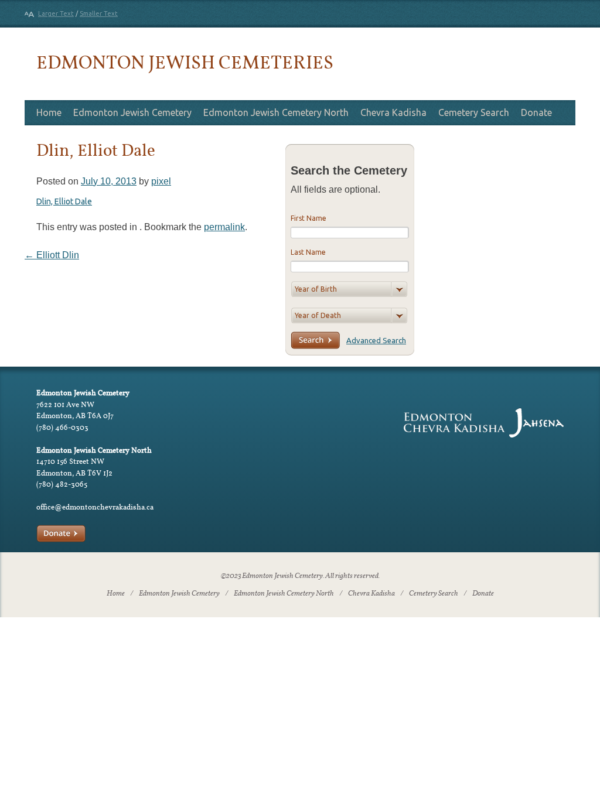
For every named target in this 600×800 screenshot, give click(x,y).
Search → (315, 340)
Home (49, 112)
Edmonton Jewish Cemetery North (276, 112)
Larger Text (56, 13)
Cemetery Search (473, 112)
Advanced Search (376, 340)
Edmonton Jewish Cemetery (132, 112)
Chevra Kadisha (393, 112)
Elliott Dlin (52, 255)
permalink (224, 227)
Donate (536, 112)
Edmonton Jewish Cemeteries (184, 62)
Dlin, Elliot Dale (64, 201)
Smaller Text (99, 13)
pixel (161, 181)
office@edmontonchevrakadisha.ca (95, 507)
